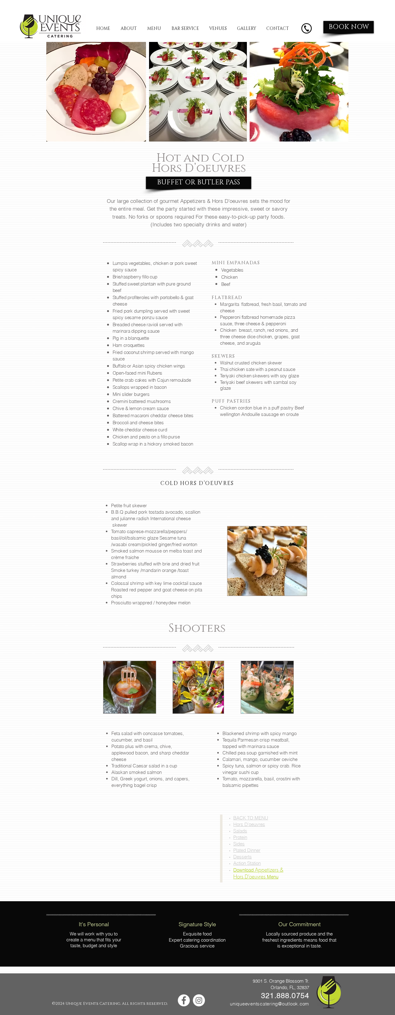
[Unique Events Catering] (184, 1000)
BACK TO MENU (250, 818)
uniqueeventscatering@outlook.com (269, 1004)
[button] (198, 183)
